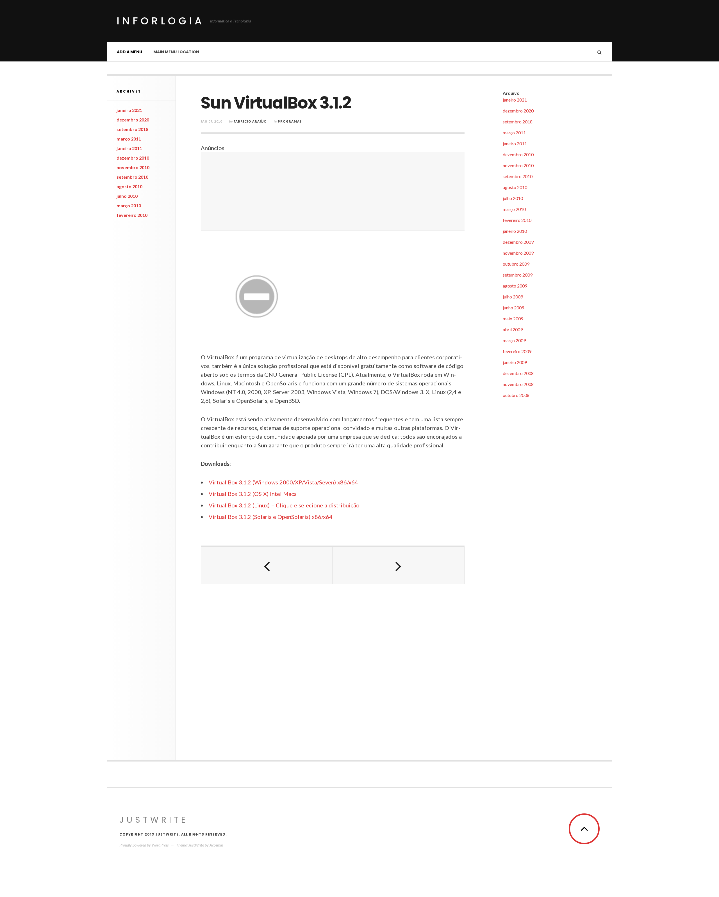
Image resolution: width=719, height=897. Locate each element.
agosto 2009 (515, 285)
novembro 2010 (133, 167)
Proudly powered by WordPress (144, 845)
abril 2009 (513, 329)
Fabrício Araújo (250, 121)
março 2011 (129, 138)
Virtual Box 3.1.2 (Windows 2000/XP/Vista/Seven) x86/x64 (283, 482)
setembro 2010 (132, 177)
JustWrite (153, 820)
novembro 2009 (518, 253)
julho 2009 (513, 296)
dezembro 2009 (518, 242)
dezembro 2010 (133, 157)
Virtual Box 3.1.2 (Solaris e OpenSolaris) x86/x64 (271, 516)
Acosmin (216, 845)
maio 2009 (513, 318)
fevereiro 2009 (517, 351)
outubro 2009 (516, 263)
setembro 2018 (132, 129)
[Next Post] (398, 565)
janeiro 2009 (515, 362)
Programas (290, 121)
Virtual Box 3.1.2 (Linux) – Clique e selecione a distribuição (284, 505)
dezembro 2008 (518, 373)
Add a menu (129, 52)
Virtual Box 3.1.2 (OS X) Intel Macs (253, 493)
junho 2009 (513, 307)
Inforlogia (160, 21)
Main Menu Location (176, 52)
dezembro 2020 (133, 119)
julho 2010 (127, 196)
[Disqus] (333, 669)
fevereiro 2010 (132, 215)
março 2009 (514, 340)
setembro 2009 (518, 274)
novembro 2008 (518, 384)
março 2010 (129, 205)
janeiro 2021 (129, 110)
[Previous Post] (267, 565)
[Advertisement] (333, 191)
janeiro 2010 (515, 231)
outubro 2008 (516, 395)
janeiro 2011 (129, 148)
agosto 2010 (129, 186)
